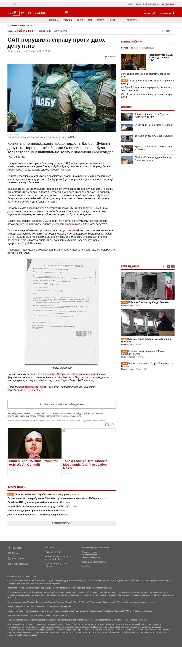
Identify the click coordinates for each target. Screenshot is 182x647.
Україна (67, 20)
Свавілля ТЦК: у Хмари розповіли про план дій (38, 502)
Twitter (15, 553)
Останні (124, 47)
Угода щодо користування (94, 562)
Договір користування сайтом (95, 548)
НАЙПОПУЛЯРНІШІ (151, 4)
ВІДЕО (130, 4)
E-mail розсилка (20, 564)
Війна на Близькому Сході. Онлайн (154, 135)
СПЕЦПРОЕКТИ (168, 4)
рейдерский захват (42, 413)
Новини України (130, 41)
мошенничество (67, 413)
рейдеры (42, 416)
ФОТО (138, 4)
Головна (53, 20)
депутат (55, 413)
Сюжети (125, 107)
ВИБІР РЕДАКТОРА (130, 266)
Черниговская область (71, 416)
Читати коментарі (61, 523)
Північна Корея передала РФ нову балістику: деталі (153, 158)
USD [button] (30, 13)
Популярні (135, 47)
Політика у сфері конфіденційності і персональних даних (91, 554)
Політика (30, 25)
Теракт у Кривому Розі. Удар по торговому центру (151, 115)
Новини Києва (45, 31)
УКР (15, 4)
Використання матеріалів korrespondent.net (58, 557)
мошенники (12, 416)
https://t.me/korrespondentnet (24, 390)
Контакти (49, 547)
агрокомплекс (53, 416)
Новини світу (127, 305)
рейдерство (17, 413)
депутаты (28, 413)
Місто (80, 20)
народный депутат (28, 416)
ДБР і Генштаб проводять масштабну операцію (37, 514)
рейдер (79, 413)
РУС (9, 4)
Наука (112, 20)
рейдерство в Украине (93, 413)
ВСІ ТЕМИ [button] (166, 31)
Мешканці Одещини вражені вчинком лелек (36, 510)
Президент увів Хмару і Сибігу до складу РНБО (160, 58)
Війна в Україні (60, 31)
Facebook (16, 548)
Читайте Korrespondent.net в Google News (61, 404)
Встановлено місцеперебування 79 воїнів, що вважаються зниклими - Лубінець (57, 498)
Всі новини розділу (16, 25)
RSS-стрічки (18, 558)
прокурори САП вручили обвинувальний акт (68, 374)
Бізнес (100, 20)
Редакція (86, 566)
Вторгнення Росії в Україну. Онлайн (154, 125)
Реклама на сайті (53, 552)
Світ (90, 20)
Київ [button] (10, 13)
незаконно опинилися (67, 223)
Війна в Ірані (43, 30)
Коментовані (148, 47)
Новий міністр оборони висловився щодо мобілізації (42, 506)
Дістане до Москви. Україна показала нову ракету (43, 494)
